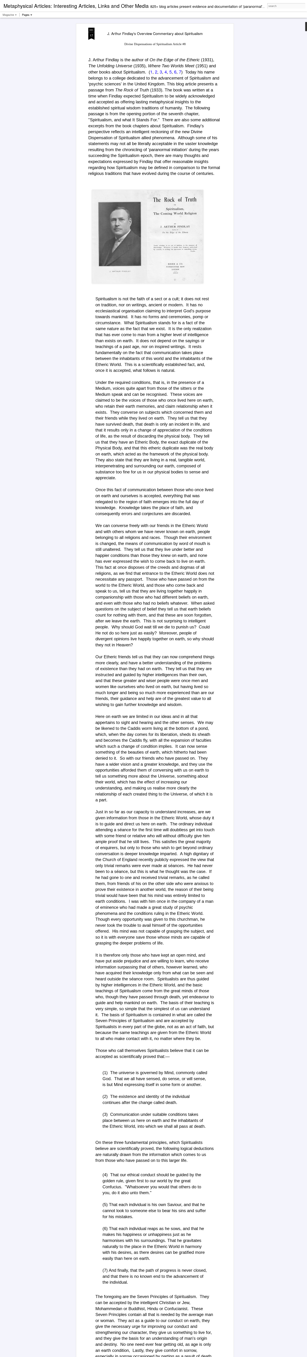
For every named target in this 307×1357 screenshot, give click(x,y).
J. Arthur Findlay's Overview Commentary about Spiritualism (155, 33)
